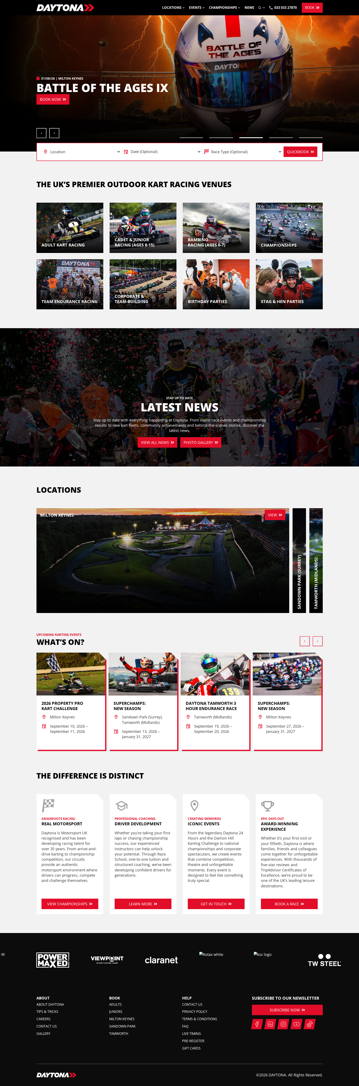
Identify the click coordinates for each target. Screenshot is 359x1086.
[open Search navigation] (262, 7)
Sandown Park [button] (122, 1026)
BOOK (309, 7)
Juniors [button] (115, 1011)
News (249, 7)
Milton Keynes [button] (122, 1019)
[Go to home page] (65, 7)
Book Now (50, 99)
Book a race (287, 903)
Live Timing (191, 1033)
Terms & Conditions (199, 1019)
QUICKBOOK (298, 151)
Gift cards (191, 1048)
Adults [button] (115, 1004)
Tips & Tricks (47, 1011)
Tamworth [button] (118, 1033)
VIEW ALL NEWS (155, 442)
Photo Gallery (198, 442)
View (272, 514)
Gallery (43, 1033)
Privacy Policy (194, 1011)
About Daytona (50, 1004)
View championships (67, 903)
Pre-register (193, 1041)
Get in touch (214, 903)
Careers (43, 1019)
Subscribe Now (285, 1009)
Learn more (140, 903)
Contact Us (46, 1026)
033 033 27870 (285, 7)
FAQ (185, 1026)
